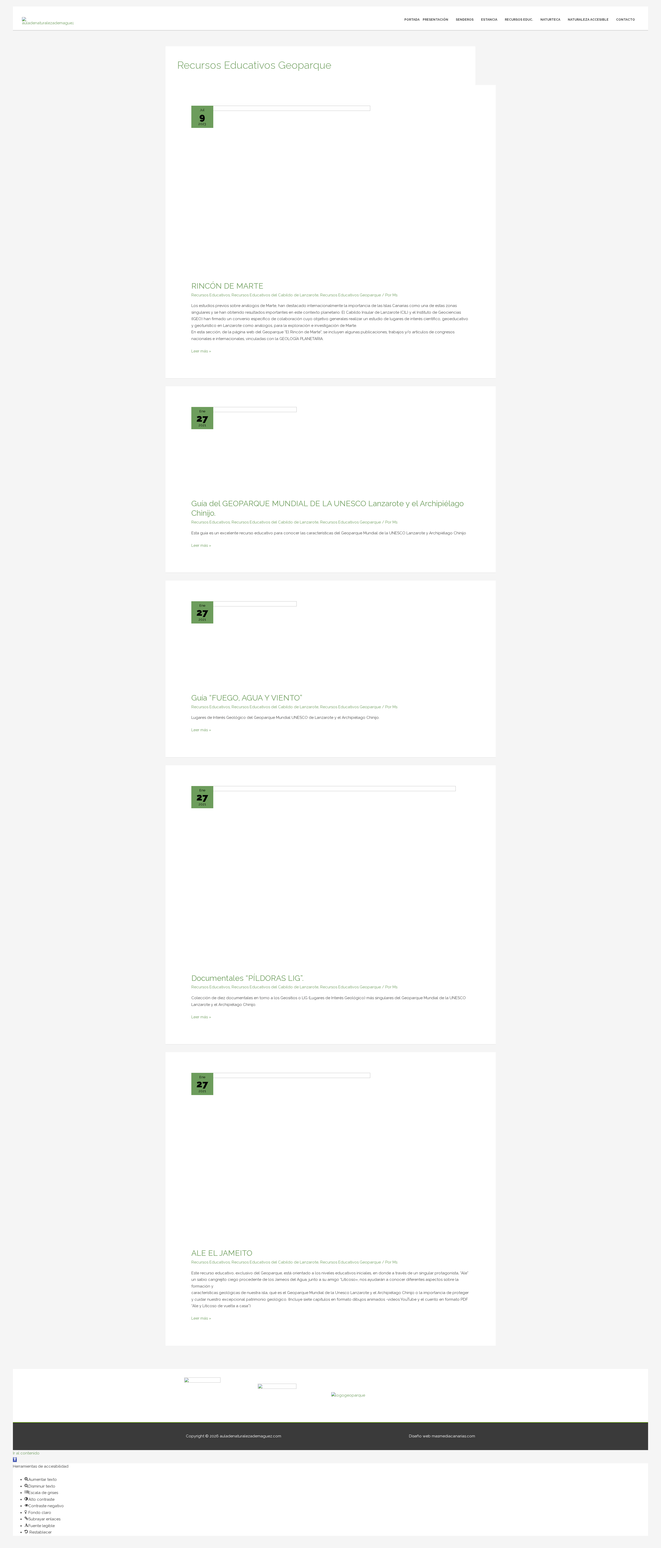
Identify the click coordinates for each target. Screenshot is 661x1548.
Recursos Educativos (210, 295)
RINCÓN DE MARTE (227, 285)
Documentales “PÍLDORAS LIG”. (247, 978)
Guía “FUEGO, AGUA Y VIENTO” (246, 697)
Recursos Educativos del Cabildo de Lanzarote (275, 295)
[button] (15, 1459)
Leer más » (201, 350)
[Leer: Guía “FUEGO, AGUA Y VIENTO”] (244, 644)
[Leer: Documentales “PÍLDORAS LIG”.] (323, 876)
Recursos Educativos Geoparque (350, 295)
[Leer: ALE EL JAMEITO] (280, 1157)
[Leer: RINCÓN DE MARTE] (280, 190)
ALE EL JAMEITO (221, 1253)
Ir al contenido (26, 1453)
